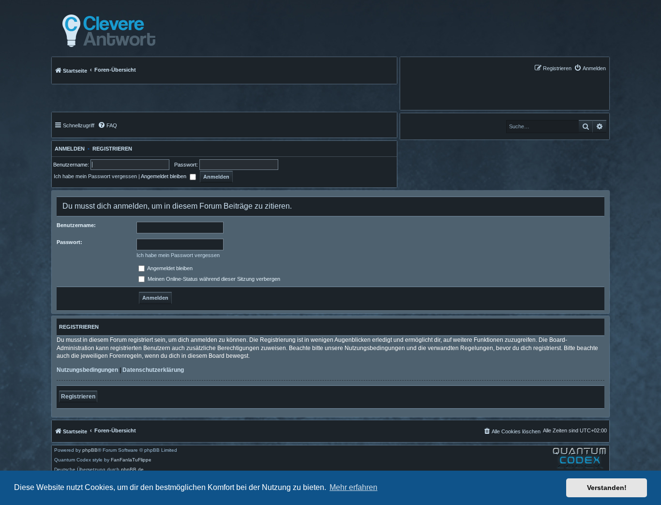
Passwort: (69, 242)
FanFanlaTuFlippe (131, 460)
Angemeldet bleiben (164, 176)
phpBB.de (132, 469)
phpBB (90, 450)
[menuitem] (590, 68)
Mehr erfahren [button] (353, 487)
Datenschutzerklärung (153, 370)
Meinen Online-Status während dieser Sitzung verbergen (213, 279)
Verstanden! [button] (607, 487)
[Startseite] (106, 31)
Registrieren (112, 149)
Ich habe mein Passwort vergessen (95, 176)
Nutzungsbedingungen (87, 370)
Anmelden (68, 149)
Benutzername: (76, 225)
